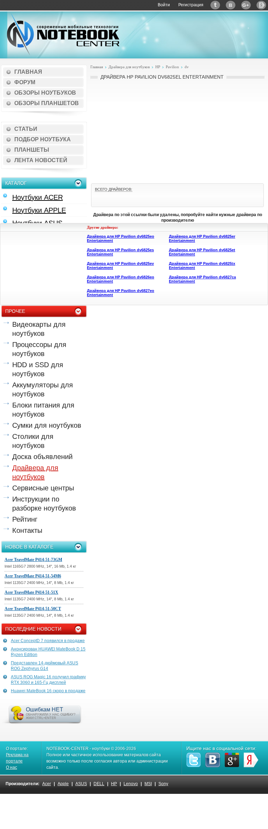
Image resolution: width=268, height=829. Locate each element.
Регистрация (190, 4)
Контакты (27, 530)
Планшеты (31, 150)
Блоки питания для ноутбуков (43, 409)
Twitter (215, 5)
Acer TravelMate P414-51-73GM (33, 559)
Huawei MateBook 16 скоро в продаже (48, 690)
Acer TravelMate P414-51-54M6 (33, 576)
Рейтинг (24, 519)
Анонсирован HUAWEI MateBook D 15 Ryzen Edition (48, 652)
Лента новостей (40, 160)
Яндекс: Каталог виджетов (261, 5)
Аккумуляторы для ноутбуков (42, 389)
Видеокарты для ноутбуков (39, 329)
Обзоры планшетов (46, 103)
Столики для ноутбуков (32, 441)
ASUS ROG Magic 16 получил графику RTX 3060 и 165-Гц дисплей (48, 679)
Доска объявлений (42, 456)
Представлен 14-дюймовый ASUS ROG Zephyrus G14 (44, 666)
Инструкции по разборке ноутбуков (44, 503)
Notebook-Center (63, 34)
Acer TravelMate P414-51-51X (31, 592)
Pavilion (172, 67)
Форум (24, 82)
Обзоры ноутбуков (45, 93)
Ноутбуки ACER (37, 197)
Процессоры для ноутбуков (39, 349)
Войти (164, 4)
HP (157, 67)
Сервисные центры (43, 488)
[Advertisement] (177, 131)
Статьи (25, 129)
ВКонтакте (230, 5)
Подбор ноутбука (42, 139)
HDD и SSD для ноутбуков (37, 369)
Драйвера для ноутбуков (35, 472)
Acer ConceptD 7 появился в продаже (48, 640)
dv (187, 67)
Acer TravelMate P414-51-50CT (33, 608)
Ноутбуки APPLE (39, 210)
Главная (28, 72)
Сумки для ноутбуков (46, 425)
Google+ (246, 5)
